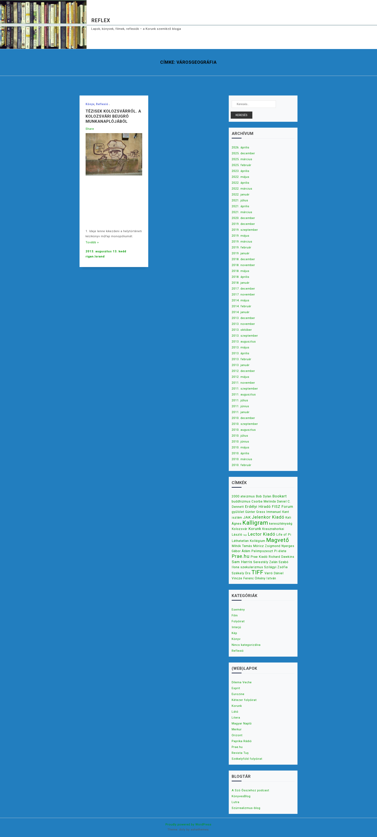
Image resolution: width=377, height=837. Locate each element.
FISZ (276, 506)
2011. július (240, 400)
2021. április (240, 206)
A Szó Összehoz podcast (250, 790)
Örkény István (265, 578)
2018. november (243, 265)
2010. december (243, 418)
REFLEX (100, 20)
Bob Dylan (263, 496)
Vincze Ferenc (243, 578)
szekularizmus (251, 567)
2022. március (242, 188)
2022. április (240, 182)
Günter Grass (255, 512)
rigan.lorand (95, 256)
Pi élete (280, 551)
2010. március (242, 459)
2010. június (240, 441)
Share (90, 129)
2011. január (241, 412)
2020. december (243, 218)
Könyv (90, 104)
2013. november (243, 324)
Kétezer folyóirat (244, 700)
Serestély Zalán (265, 562)
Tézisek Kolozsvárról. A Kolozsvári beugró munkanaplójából (113, 116)
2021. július (240, 200)
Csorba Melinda (264, 501)
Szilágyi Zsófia (276, 567)
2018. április (240, 277)
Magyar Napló (242, 723)
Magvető (277, 540)
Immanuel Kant (277, 512)
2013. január (241, 365)
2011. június (240, 406)
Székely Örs (241, 573)
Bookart (279, 496)
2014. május (240, 300)
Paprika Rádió (242, 741)
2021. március (242, 212)
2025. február (241, 165)
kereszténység (280, 523)
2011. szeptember (245, 388)
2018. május (240, 271)
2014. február (241, 306)
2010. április (240, 453)
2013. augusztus (244, 341)
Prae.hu (241, 556)
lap (245, 535)
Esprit (236, 688)
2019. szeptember (245, 230)
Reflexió (102, 104)
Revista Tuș (240, 753)
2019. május (240, 235)
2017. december (243, 288)
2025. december (243, 153)
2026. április (240, 147)
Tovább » (92, 242)
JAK (247, 517)
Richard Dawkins (281, 557)
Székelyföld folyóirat (247, 759)
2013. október (242, 330)
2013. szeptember (245, 335)
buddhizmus (241, 501)
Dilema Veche (242, 682)
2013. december (243, 318)
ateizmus (248, 496)
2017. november (243, 294)
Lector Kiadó (261, 534)
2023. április (240, 171)
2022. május (240, 177)
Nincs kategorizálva (246, 645)
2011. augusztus (244, 394)
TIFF (258, 572)
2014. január (241, 312)
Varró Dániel (274, 573)
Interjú (236, 627)
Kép (234, 633)
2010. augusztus (244, 430)
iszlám (237, 517)
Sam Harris (242, 562)
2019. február (241, 247)
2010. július (240, 435)
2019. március (242, 241)
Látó (235, 711)
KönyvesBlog (241, 796)
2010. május (240, 447)
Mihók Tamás (242, 546)
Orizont (237, 735)
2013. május (240, 347)
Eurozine (238, 694)
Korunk (254, 528)
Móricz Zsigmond (266, 546)
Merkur (237, 729)
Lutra (235, 802)
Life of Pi (283, 534)
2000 (236, 496)
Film (235, 615)
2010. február (241, 465)
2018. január (241, 282)
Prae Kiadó (259, 557)
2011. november (243, 382)
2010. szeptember (245, 424)
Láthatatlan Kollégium (248, 541)
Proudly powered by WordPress (188, 824)
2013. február (241, 359)
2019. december (243, 224)
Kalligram (255, 522)
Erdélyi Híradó (258, 506)
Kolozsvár (239, 529)
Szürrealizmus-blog (246, 808)
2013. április (240, 353)
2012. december (243, 371)
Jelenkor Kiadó (268, 517)
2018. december (243, 259)
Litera (236, 717)
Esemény (238, 609)
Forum (287, 506)
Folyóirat (238, 621)
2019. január (241, 253)
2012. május (240, 377)
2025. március (242, 159)
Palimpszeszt (262, 551)
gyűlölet (238, 512)
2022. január (241, 194)
